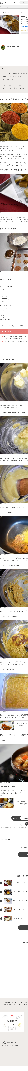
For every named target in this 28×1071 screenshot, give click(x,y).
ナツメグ (4, 301)
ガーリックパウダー (7, 299)
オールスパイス (5, 296)
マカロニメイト (17, 1004)
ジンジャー (4, 310)
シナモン (4, 292)
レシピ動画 (24, 1002)
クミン (3, 291)
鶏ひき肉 (17, 7)
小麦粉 (2, 317)
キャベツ (12, 7)
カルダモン (4, 289)
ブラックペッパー (6, 308)
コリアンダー (5, 294)
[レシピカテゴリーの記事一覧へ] (23, 30)
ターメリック (5, 282)
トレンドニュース (8, 1002)
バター (2, 315)
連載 (10, 1004)
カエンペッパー (5, 311)
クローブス (4, 298)
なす (8, 7)
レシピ (17, 1002)
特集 (5, 1004)
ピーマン (23, 7)
